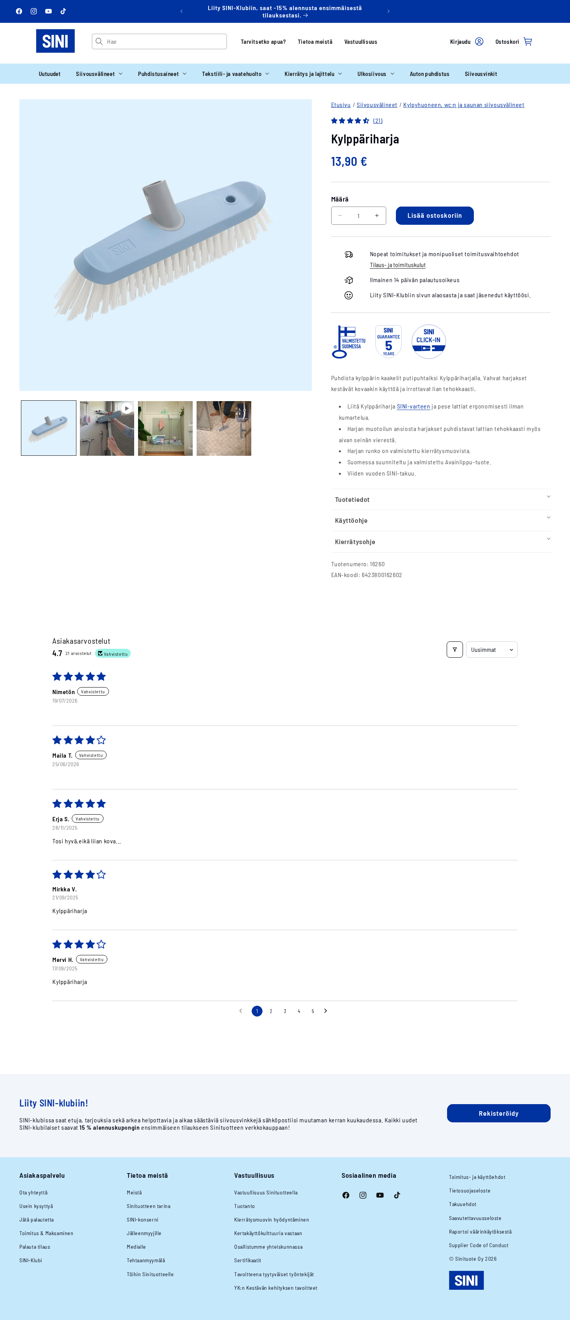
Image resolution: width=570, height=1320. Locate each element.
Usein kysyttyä (36, 1206)
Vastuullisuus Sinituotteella (266, 1192)
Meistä (134, 1192)
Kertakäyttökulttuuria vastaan (268, 1233)
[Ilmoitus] (388, 11)
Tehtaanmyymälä (146, 1260)
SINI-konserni (143, 1219)
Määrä (340, 199)
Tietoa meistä (315, 41)
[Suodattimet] (455, 649)
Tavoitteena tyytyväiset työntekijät (274, 1274)
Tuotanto (244, 1206)
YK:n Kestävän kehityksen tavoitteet (276, 1287)
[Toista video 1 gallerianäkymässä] (107, 428)
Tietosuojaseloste (470, 1190)
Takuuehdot (463, 1204)
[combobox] (166, 41)
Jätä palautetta (36, 1219)
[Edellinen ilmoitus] (181, 11)
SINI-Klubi (30, 1260)
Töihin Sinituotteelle (150, 1274)
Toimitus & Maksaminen (46, 1233)
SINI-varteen (413, 406)
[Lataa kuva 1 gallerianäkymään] (48, 428)
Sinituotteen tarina (148, 1206)
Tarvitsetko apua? (263, 41)
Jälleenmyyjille (144, 1233)
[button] (99, 73)
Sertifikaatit (247, 1260)
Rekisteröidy (499, 1113)
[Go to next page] (327, 1011)
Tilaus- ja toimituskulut (398, 264)
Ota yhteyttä (33, 1192)
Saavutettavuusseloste (475, 1218)
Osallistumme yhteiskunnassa (268, 1246)
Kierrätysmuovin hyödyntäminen (271, 1219)
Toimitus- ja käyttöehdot (477, 1177)
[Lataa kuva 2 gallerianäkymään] (165, 428)
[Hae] (99, 41)
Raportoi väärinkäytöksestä (480, 1231)
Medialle (136, 1246)
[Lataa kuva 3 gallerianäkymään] (224, 428)
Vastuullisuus (361, 41)
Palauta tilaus (34, 1246)
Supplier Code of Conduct (478, 1245)
